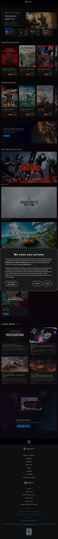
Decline (37, 283)
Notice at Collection (21, 262)
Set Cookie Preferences (11, 283)
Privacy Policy (9, 262)
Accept (47, 283)
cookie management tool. (25, 264)
